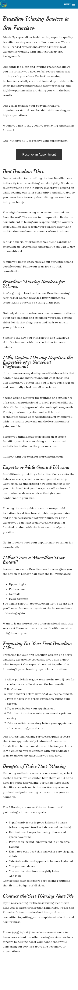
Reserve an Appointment (39, 154)
